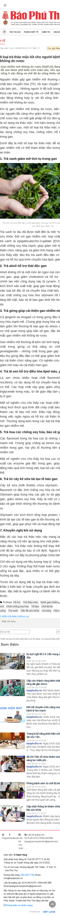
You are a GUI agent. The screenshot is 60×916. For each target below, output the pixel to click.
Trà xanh (13, 610)
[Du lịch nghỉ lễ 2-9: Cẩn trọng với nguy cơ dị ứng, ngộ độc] (12, 661)
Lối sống (46, 610)
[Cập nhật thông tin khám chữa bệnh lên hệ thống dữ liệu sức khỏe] (12, 813)
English (5, 838)
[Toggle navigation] (5, 5)
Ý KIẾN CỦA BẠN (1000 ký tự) (14, 616)
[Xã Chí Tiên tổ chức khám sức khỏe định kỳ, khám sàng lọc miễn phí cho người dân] (12, 764)
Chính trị (46, 32)
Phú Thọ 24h (15, 32)
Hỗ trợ (16, 602)
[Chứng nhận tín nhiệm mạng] (18, 905)
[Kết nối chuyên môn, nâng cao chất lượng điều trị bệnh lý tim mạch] (12, 714)
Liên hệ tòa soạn (21, 843)
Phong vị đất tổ (31, 32)
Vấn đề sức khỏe (30, 610)
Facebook (14, 838)
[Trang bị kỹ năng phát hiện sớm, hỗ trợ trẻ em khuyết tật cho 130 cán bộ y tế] (12, 740)
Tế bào (35, 606)
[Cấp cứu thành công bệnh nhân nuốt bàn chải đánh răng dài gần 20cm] (12, 687)
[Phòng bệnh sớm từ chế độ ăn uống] (12, 790)
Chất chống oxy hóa (17, 606)
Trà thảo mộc (30, 602)
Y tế (2, 40)
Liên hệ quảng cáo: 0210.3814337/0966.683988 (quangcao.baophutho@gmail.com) (41, 838)
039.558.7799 (27, 875)
